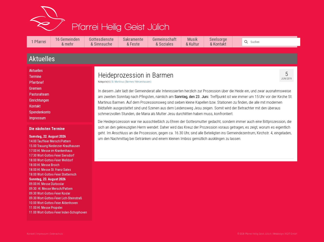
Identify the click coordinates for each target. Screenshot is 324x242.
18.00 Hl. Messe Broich (44, 165)
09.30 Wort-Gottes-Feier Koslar (49, 193)
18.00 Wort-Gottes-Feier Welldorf (51, 160)
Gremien (35, 88)
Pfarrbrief (36, 82)
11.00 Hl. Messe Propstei (45, 207)
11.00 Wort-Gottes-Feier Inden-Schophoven (58, 212)
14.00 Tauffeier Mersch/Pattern (50, 141)
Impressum (37, 118)
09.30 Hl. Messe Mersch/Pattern (51, 189)
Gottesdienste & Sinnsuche (101, 42)
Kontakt (35, 106)
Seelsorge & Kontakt (218, 42)
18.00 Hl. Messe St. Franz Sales (50, 170)
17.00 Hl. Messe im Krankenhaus (50, 151)
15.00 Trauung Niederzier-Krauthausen (54, 146)
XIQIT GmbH (291, 233)
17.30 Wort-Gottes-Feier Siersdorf (51, 155)
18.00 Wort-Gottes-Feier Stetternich (52, 174)
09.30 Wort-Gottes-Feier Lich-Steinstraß (55, 198)
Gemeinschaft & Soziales (164, 42)
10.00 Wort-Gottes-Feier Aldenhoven (53, 203)
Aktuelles (36, 70)
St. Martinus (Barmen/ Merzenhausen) (131, 81)
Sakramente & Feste (133, 42)
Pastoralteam (39, 94)
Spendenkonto (40, 112)
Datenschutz (56, 233)
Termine (35, 76)
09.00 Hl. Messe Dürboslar (46, 184)
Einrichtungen (39, 100)
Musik (192, 42)
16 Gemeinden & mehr (67, 42)
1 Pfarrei (38, 41)
